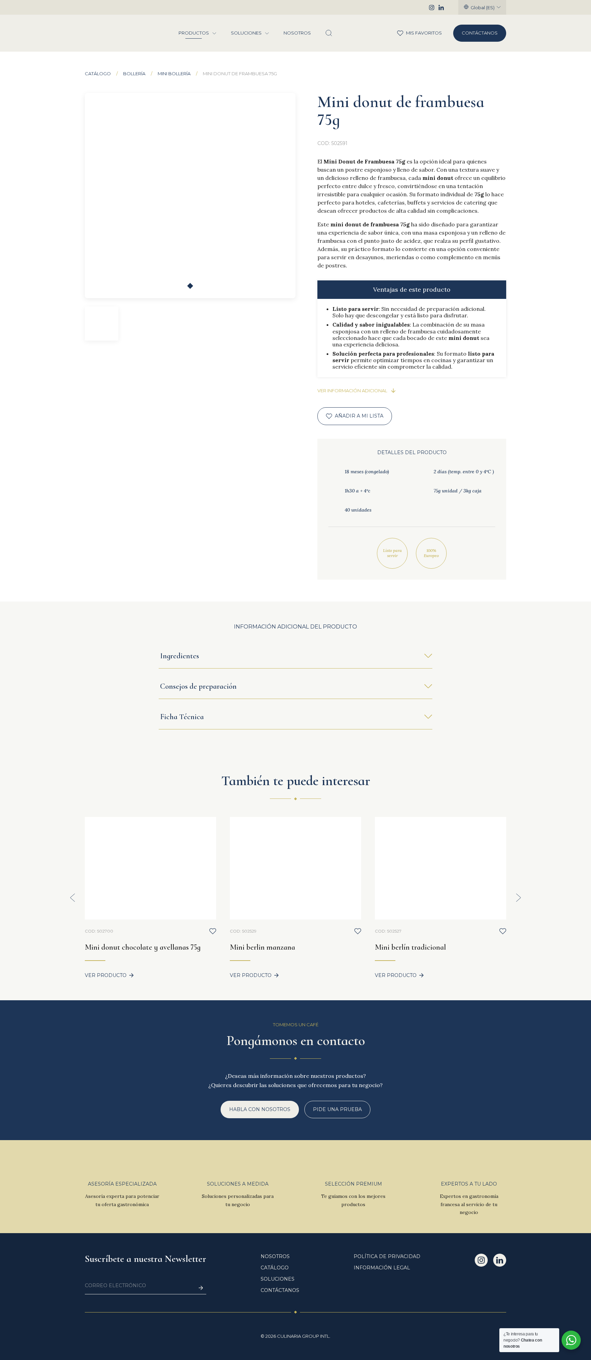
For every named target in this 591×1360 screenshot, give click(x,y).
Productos (194, 33)
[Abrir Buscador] (329, 33)
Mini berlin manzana (262, 947)
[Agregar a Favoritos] (212, 931)
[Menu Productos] (214, 33)
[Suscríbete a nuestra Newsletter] (200, 1288)
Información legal (382, 1268)
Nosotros (297, 33)
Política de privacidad (387, 1256)
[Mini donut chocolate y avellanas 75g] (150, 868)
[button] (190, 286)
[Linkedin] (441, 7)
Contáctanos (480, 33)
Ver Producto (106, 975)
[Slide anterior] (72, 898)
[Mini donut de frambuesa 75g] (190, 195)
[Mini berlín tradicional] (440, 868)
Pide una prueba (337, 1109)
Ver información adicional (352, 390)
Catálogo (98, 73)
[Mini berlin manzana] (295, 868)
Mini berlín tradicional (410, 947)
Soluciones (246, 33)
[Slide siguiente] (518, 898)
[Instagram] (431, 7)
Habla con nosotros (259, 1109)
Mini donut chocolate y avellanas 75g (142, 947)
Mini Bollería (174, 73)
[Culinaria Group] (108, 33)
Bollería (134, 73)
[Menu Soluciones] (267, 33)
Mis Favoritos (416, 33)
